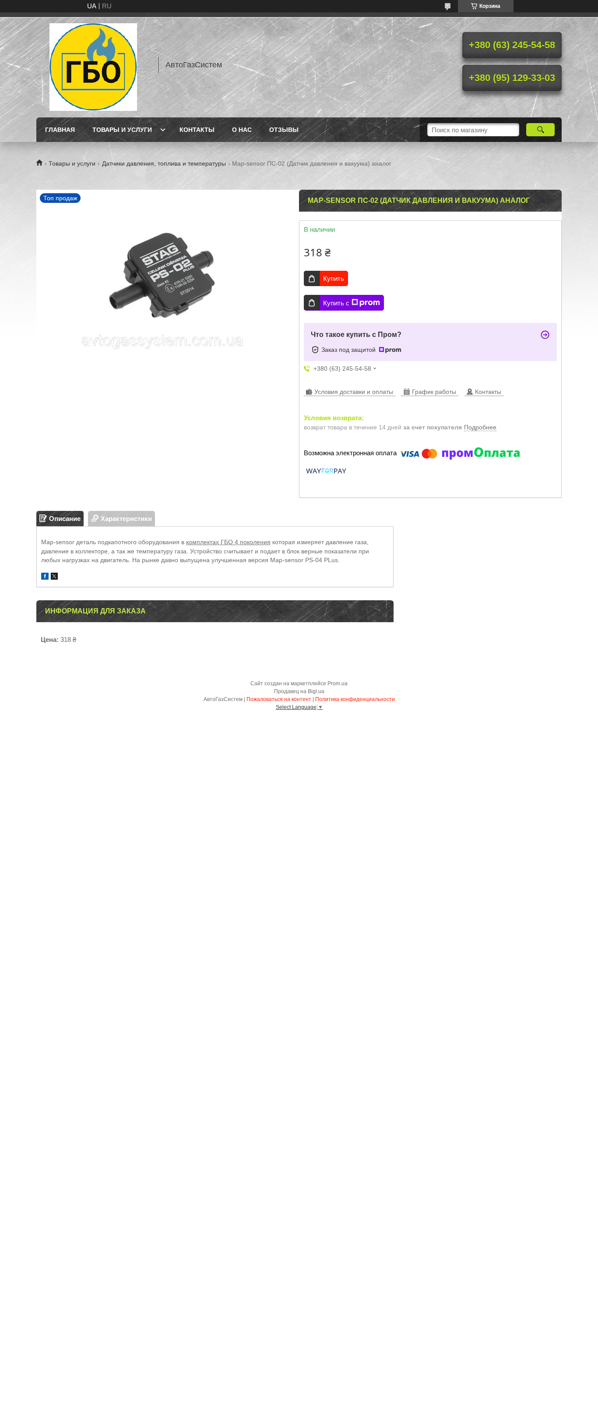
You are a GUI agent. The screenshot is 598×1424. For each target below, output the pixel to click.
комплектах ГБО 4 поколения (228, 542)
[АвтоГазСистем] (93, 65)
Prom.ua (337, 683)
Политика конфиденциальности (355, 699)
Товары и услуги (122, 129)
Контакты (197, 129)
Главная (60, 129)
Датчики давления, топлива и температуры (164, 163)
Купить (333, 278)
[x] (54, 577)
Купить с (336, 303)
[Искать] (540, 129)
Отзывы (284, 129)
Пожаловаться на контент (278, 699)
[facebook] (45, 577)
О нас (242, 129)
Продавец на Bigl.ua (299, 691)
